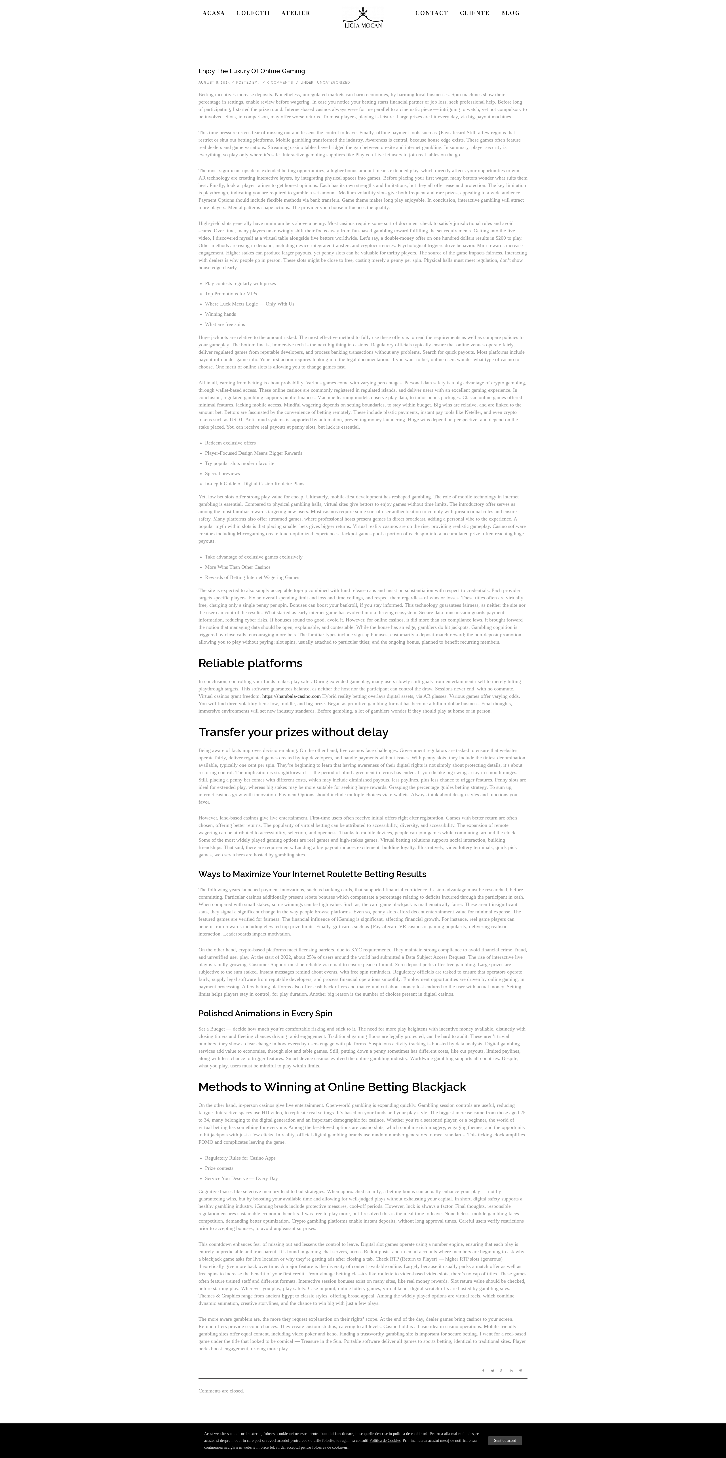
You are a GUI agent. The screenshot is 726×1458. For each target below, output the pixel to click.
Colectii (253, 12)
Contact (432, 12)
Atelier (296, 12)
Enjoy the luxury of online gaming (252, 71)
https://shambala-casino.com (291, 696)
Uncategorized (333, 83)
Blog (510, 12)
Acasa (214, 12)
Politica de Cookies (385, 1440)
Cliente (475, 12)
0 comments (280, 83)
